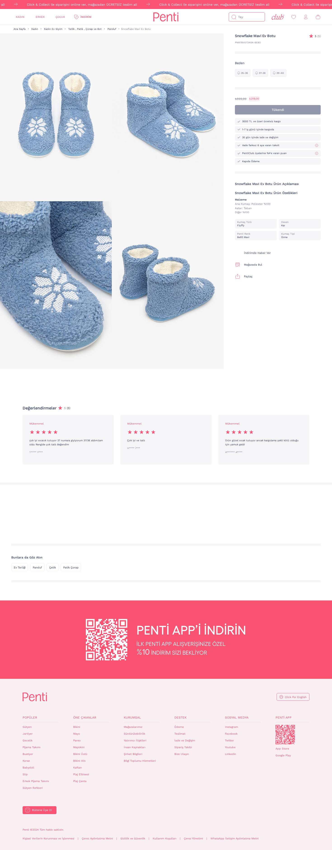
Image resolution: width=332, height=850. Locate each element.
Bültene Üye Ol (42, 810)
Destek (180, 717)
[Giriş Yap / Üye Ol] (306, 17)
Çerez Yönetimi (193, 838)
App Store (282, 748)
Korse (26, 760)
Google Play (283, 755)
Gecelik (28, 740)
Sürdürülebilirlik (134, 733)
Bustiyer (28, 754)
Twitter (229, 740)
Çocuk (60, 17)
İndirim (85, 17)
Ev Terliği (20, 567)
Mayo (76, 733)
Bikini (76, 727)
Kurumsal (132, 717)
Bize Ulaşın (181, 754)
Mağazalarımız (133, 727)
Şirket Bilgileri (133, 754)
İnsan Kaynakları (134, 747)
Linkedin (230, 754)
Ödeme (179, 727)
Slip (25, 774)
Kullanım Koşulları (164, 838)
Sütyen (27, 727)
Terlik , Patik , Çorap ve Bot (85, 29)
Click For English (295, 697)
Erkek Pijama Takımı (36, 781)
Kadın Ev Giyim (53, 29)
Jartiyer (28, 733)
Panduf (112, 29)
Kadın (20, 17)
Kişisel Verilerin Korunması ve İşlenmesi (48, 838)
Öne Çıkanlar (84, 717)
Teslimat (179, 733)
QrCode (285, 734)
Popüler (30, 717)
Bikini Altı (79, 760)
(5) (318, 36)
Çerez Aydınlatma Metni (97, 838)
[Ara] (233, 17)
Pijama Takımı (31, 747)
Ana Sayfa (20, 29)
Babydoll (28, 767)
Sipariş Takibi (183, 747)
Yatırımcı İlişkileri (135, 740)
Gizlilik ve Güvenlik (132, 838)
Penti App (284, 717)
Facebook (231, 733)
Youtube (230, 747)
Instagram (231, 727)
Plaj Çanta (80, 781)
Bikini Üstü (80, 754)
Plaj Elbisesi (81, 774)
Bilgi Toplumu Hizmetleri (140, 760)
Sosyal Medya (236, 717)
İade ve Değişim (184, 740)
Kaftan (77, 767)
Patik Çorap (71, 567)
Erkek (40, 17)
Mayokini (78, 747)
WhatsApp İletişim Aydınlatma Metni (234, 838)
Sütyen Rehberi (33, 787)
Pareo (77, 740)
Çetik (52, 567)
